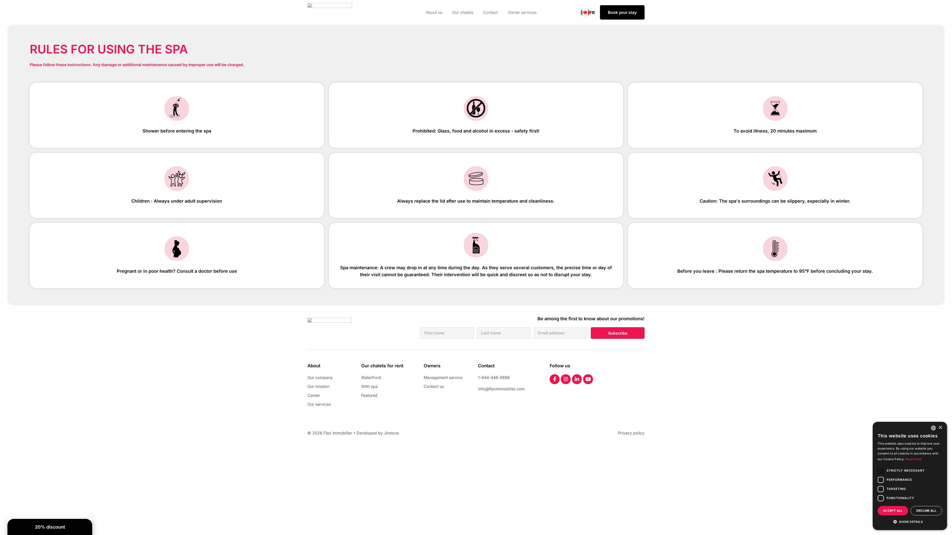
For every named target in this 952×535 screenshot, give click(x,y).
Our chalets (462, 12)
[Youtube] (588, 379)
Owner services (522, 12)
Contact (490, 12)
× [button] (940, 427)
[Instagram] (566, 379)
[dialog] (910, 476)
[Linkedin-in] (577, 379)
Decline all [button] (926, 510)
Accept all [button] (893, 510)
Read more (913, 459)
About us (434, 12)
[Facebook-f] (555, 379)
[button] (910, 522)
